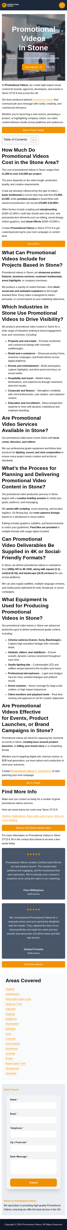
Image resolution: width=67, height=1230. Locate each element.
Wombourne (12, 1068)
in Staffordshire (31, 771)
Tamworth (11, 1073)
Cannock (11, 1038)
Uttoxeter (11, 1009)
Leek (8, 1033)
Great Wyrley (13, 1043)
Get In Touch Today (33, 130)
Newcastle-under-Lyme (40, 816)
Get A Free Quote (33, 964)
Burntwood (12, 1048)
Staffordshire (19, 816)
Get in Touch (33, 783)
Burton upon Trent (15, 1063)
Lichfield (10, 1053)
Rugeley (10, 1014)
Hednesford (12, 1023)
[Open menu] (62, 5)
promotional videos (42, 99)
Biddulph (11, 1028)
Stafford (6, 816)
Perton (9, 1058)
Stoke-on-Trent (14, 1004)
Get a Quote (31, 67)
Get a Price (33, 244)
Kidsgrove (11, 1019)
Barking (13, 820)
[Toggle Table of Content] (32, 140)
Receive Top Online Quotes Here (33, 828)
